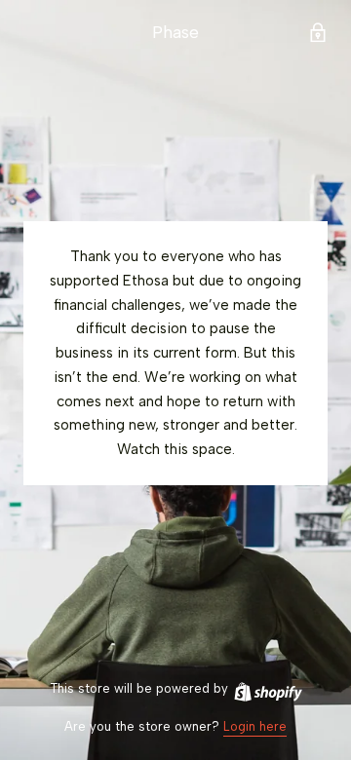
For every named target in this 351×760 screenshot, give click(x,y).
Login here (255, 726)
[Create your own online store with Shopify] (267, 688)
